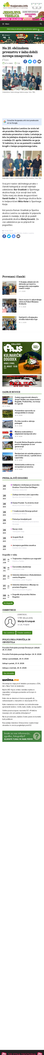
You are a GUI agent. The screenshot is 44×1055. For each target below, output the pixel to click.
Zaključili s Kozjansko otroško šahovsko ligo (28, 318)
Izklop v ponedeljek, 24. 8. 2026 (15, 659)
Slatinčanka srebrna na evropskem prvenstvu (24, 466)
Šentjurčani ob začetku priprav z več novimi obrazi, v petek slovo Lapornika (28, 455)
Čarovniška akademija (21, 567)
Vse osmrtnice (9, 633)
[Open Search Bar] (41, 24)
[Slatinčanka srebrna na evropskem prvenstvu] (7, 468)
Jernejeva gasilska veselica (24, 545)
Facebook (25, 61)
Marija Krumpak (26, 621)
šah (15, 233)
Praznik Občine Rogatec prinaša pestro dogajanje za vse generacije (28, 444)
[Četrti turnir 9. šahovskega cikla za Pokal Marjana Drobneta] (9, 312)
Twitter (30, 61)
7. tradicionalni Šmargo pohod (24, 511)
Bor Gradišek (9, 233)
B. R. (7, 60)
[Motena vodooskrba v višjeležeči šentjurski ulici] (7, 435)
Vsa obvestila (9, 673)
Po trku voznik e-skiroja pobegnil (24, 422)
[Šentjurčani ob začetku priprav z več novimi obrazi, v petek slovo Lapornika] (7, 456)
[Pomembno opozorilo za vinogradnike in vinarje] (7, 414)
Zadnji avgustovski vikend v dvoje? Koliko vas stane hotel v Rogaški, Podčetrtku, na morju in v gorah (27, 400)
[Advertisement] (22, 105)
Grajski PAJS (17, 537)
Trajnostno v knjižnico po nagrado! (26, 559)
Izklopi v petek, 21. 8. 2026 (13, 663)
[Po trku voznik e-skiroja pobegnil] (7, 424)
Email (39, 61)
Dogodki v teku (9, 555)
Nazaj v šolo (17, 529)
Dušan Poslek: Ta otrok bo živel (25, 503)
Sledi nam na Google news (34, 61)
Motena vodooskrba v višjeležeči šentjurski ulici (25, 433)
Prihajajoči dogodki (15, 477)
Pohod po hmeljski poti (21, 519)
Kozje (7, 230)
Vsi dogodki (8, 603)
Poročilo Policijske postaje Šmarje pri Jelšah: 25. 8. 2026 (21, 649)
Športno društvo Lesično (25, 233)
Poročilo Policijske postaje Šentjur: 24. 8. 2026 (21, 654)
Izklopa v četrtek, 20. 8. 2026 (14, 668)
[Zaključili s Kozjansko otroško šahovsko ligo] (9, 329)
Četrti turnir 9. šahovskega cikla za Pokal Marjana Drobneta (30, 302)
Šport (11, 230)
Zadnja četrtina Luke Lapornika (25, 495)
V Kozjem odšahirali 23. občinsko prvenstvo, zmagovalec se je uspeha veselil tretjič (29, 285)
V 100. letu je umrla (25, 618)
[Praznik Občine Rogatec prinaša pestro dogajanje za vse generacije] (7, 445)
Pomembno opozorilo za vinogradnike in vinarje (25, 412)
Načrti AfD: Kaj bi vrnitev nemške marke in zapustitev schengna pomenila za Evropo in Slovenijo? (19, 692)
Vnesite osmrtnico (24, 633)
